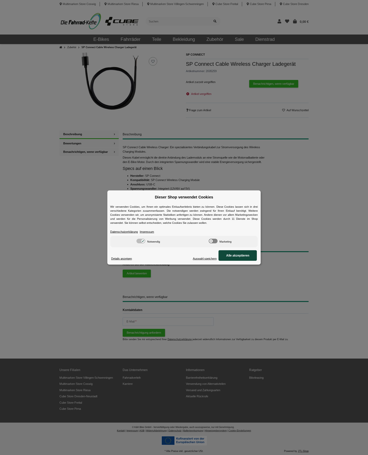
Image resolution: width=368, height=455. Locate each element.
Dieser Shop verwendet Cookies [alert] (184, 197)
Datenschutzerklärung (124, 231)
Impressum (147, 231)
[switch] (140, 241)
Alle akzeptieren (237, 255)
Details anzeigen (121, 258)
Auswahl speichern (205, 258)
